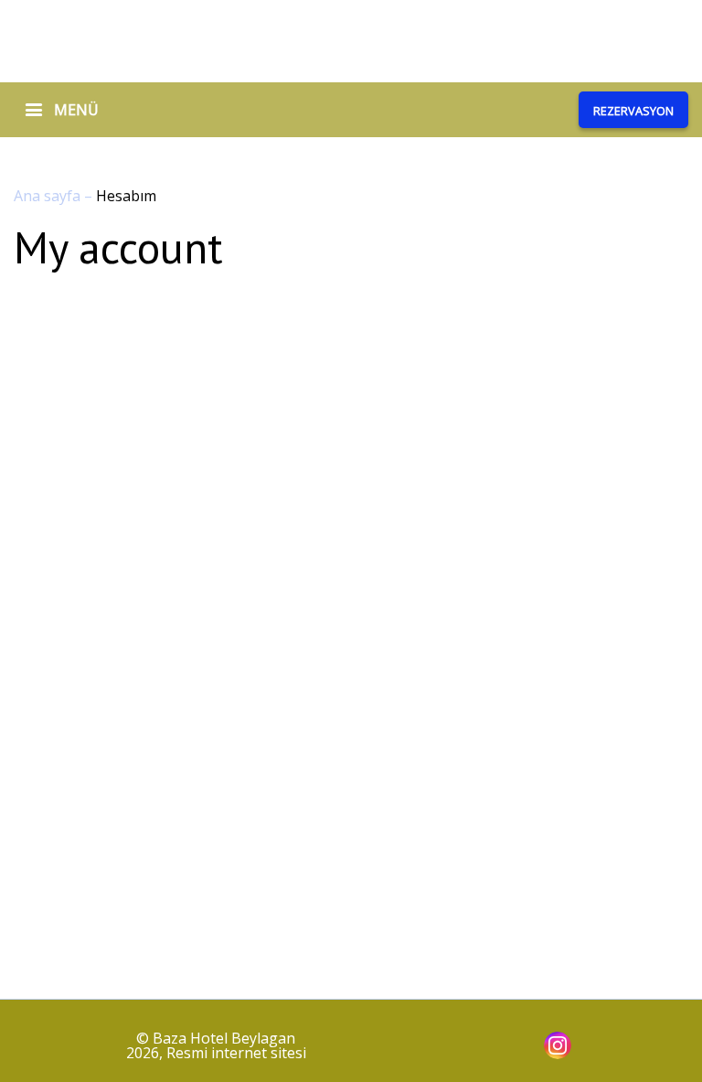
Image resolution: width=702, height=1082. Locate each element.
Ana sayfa (49, 196)
